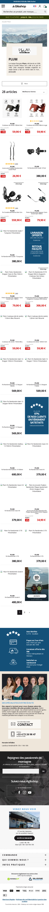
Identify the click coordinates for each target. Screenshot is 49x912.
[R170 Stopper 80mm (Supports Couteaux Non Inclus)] (36, 280)
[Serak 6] (12, 580)
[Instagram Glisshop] (24, 793)
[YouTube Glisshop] (29, 793)
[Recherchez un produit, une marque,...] (45, 12)
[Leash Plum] (12, 151)
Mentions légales (9, 899)
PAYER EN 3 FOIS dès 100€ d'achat (25, 1)
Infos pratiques (13, 864)
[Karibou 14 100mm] (12, 452)
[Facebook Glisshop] (19, 793)
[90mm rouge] (36, 108)
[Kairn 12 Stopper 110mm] (36, 367)
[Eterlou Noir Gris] (12, 195)
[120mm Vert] (36, 324)
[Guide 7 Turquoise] (12, 239)
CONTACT (25, 724)
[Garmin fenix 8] (36, 584)
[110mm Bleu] (12, 324)
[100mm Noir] (12, 108)
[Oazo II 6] (36, 452)
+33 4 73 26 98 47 (26, 734)
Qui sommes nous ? (15, 860)
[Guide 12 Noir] (36, 151)
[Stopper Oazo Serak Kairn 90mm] (36, 195)
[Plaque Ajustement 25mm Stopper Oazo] (36, 493)
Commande (9, 855)
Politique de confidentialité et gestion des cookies (31, 900)
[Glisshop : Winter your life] (19, 6)
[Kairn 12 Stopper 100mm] (12, 367)
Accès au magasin (24, 838)
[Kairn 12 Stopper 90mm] (12, 410)
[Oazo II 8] (12, 493)
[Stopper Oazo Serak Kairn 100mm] (12, 280)
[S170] (12, 539)
